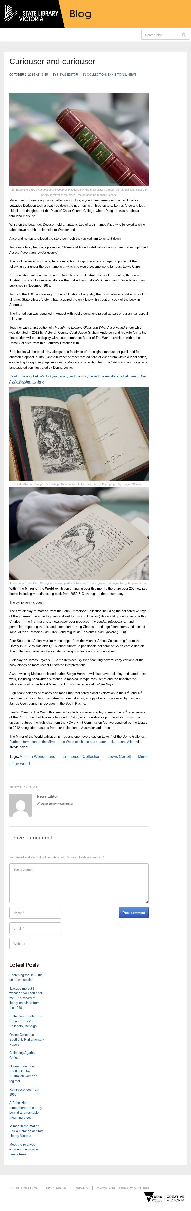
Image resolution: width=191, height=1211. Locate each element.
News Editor (67, 74)
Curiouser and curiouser (52, 61)
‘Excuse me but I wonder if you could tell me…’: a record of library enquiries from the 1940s (26, 998)
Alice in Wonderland (37, 756)
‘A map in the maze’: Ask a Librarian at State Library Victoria (26, 1131)
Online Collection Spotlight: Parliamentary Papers (26, 1039)
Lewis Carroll (119, 756)
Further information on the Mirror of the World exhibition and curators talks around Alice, (72, 742)
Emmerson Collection (81, 756)
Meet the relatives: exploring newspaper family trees (24, 1149)
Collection (96, 74)
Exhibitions (116, 74)
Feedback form (23, 1188)
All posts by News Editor (57, 803)
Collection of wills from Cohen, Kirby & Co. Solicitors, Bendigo (25, 1021)
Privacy (82, 1188)
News (132, 74)
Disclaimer (56, 1188)
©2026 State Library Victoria (123, 1188)
